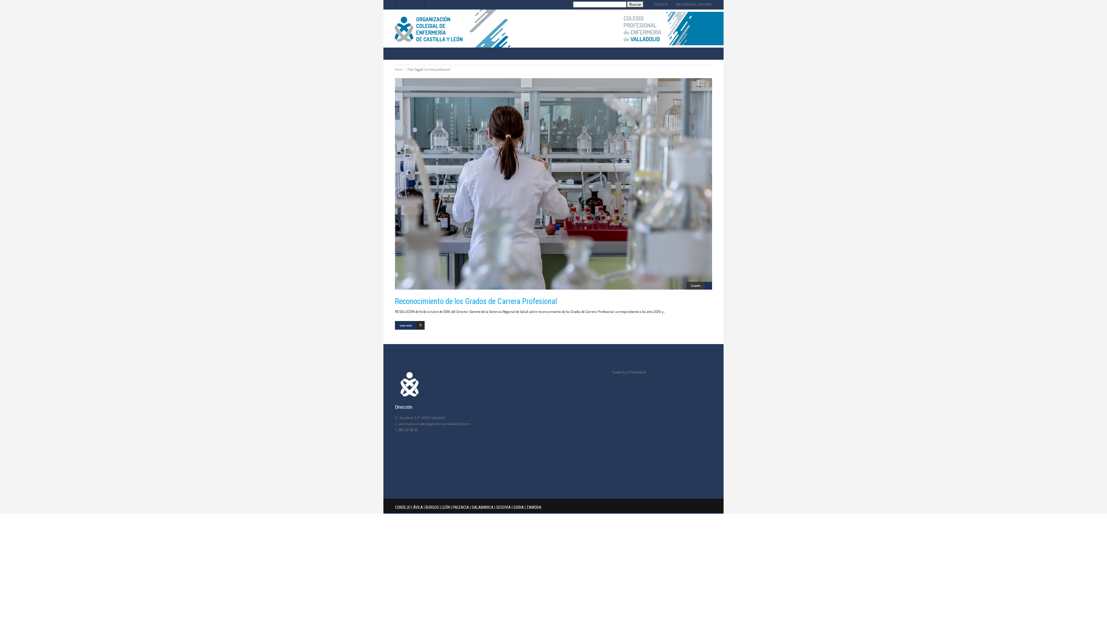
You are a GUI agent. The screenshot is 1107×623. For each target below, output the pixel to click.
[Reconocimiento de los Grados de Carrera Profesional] (553, 184)
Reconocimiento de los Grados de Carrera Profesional (476, 301)
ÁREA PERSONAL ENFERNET (693, 4)
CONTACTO (661, 4)
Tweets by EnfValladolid (629, 372)
